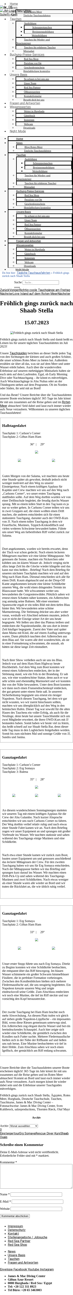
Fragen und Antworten (25, 103)
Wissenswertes (20, 107)
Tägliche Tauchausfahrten (37, 15)
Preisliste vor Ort (32, 63)
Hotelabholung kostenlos (36, 71)
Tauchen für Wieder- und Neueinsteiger (33, 41)
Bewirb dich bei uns (33, 99)
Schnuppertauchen (42, 27)
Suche (18, 282)
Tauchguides (18, 353)
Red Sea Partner (32, 87)
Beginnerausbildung (43, 31)
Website (5, 1208)
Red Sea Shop (31, 58)
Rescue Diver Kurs (47, 1133)
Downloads (29, 127)
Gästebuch (29, 115)
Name (5, 1194)
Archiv (4, 1125)
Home (14, 4)
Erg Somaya (27, 1133)
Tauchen (15, 19)
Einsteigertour (9, 1133)
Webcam (28, 124)
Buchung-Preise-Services (27, 54)
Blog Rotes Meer (33, 11)
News (14, 7)
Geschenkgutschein (34, 67)
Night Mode (18, 131)
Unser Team (30, 83)
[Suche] (17, 287)
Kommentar (8, 1162)
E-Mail (5, 1201)
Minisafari (28, 51)
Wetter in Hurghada (34, 111)
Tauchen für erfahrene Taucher (40, 47)
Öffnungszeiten (32, 91)
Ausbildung (30, 23)
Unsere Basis (18, 74)
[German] (6, 7)
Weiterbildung (39, 35)
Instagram (29, 119)
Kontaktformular (32, 96)
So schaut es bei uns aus (36, 78)
